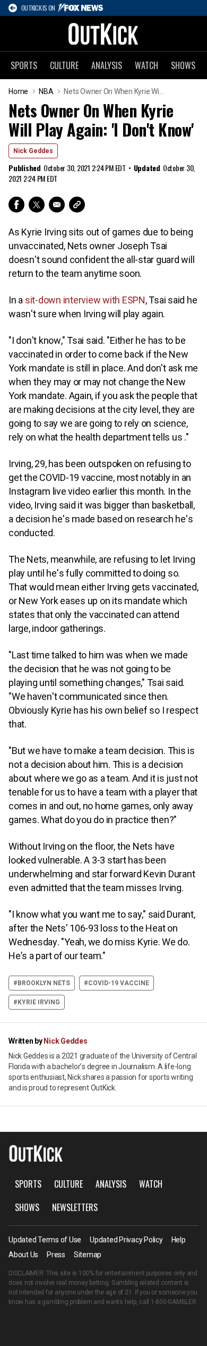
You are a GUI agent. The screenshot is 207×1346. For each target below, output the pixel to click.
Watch (146, 65)
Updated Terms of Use (44, 1239)
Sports (24, 65)
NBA (46, 91)
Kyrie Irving (39, 1002)
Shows (183, 65)
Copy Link (77, 205)
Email (57, 205)
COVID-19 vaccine (118, 983)
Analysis (106, 65)
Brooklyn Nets (44, 983)
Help (178, 1239)
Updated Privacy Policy (126, 1239)
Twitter (37, 205)
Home (18, 91)
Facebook (16, 205)
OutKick (103, 33)
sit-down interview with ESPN (85, 300)
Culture (64, 65)
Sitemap (87, 1254)
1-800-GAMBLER (173, 1302)
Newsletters (75, 1207)
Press (56, 1254)
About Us (23, 1254)
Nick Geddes (33, 151)
